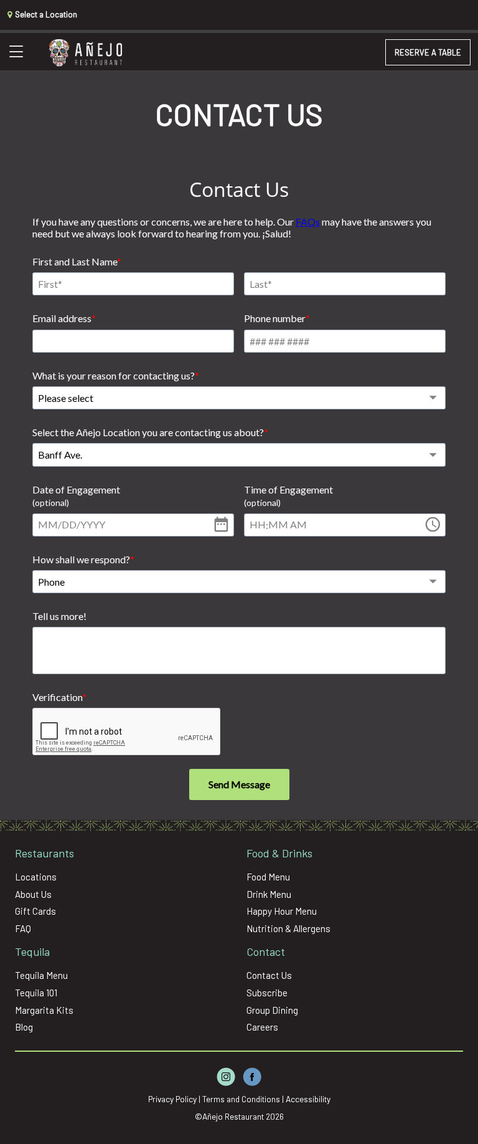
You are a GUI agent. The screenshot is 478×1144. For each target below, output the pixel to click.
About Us (33, 894)
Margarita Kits (44, 1010)
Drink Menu (268, 894)
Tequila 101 (36, 992)
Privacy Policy (172, 1099)
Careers (262, 1026)
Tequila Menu (41, 975)
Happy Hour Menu (281, 911)
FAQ (23, 928)
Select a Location (45, 14)
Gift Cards (35, 911)
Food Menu (268, 876)
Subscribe (267, 992)
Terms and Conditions (241, 1099)
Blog (24, 1026)
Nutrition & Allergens (288, 928)
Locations (36, 876)
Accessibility (308, 1099)
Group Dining (272, 1010)
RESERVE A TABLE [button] (428, 52)
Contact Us (269, 975)
